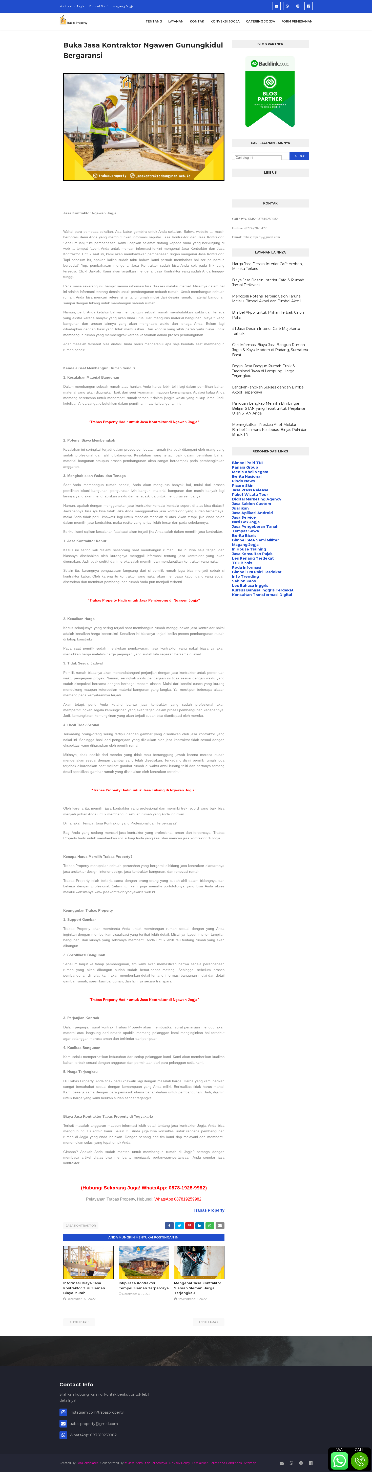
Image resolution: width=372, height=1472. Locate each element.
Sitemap (250, 1463)
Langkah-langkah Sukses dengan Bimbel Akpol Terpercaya (268, 390)
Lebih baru (80, 1322)
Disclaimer (200, 1463)
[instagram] (298, 6)
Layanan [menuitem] (175, 21)
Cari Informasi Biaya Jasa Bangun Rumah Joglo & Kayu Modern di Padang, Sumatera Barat (270, 349)
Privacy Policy (179, 1463)
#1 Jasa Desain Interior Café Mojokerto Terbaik (266, 331)
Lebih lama (207, 1322)
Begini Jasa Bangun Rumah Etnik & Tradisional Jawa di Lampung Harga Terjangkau (263, 371)
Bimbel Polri (98, 6)
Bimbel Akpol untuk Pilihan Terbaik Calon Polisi (268, 315)
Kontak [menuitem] (197, 21)
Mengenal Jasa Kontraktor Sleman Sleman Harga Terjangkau (197, 1288)
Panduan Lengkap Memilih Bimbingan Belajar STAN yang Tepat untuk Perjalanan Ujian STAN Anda (269, 408)
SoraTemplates (87, 1463)
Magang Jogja (123, 6)
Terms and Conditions (226, 1463)
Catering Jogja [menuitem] (260, 21)
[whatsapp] (287, 6)
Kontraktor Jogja (71, 6)
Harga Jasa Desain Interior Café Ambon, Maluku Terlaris (267, 266)
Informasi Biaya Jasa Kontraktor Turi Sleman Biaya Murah (84, 1288)
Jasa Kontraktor (81, 1225)
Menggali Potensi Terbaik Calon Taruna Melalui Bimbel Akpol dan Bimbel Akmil (266, 299)
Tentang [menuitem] (154, 21)
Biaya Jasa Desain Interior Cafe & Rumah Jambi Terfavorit (268, 282)
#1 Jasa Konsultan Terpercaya (146, 1463)
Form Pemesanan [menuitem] (297, 21)
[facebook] (308, 6)
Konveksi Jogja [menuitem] (225, 21)
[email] (277, 6)
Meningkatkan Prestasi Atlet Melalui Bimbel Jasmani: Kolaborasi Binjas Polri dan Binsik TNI (269, 429)
